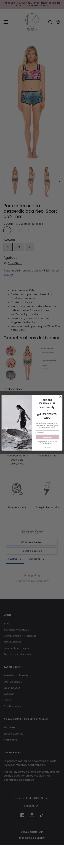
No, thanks (47, 447)
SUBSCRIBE (47, 437)
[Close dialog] (60, 396)
